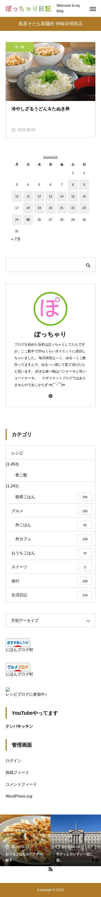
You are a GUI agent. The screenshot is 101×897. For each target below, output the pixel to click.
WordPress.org (19, 796)
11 (28, 196)
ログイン (13, 760)
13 (50, 196)
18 (28, 208)
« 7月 (16, 239)
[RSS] (50, 869)
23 (84, 208)
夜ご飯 (19, 47)
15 (73, 196)
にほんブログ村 (19, 649)
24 (17, 219)
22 (73, 208)
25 (28, 219)
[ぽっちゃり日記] (28, 8)
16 (84, 196)
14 (61, 196)
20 (50, 208)
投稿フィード (17, 772)
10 (17, 196)
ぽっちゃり (51, 334)
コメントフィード (21, 784)
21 (61, 208)
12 (39, 196)
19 (39, 208)
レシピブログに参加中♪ (26, 694)
